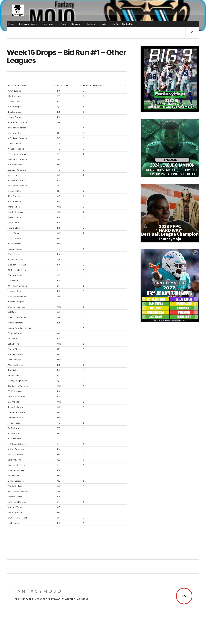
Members (90, 24)
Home (11, 24)
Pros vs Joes (49, 24)
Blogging (75, 24)
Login (103, 24)
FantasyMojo (38, 591)
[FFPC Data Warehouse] (18, 10)
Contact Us (127, 24)
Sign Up (115, 24)
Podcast (64, 24)
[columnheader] (31, 85)
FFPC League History (27, 24)
